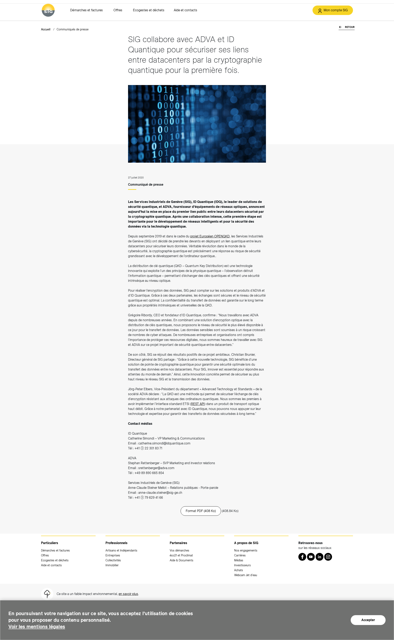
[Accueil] (48, 10)
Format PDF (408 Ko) (201, 511)
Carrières (240, 555)
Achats (238, 570)
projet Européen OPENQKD (210, 236)
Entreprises (112, 555)
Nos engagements (245, 550)
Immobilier (112, 565)
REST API (197, 404)
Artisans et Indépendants (121, 550)
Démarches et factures (86, 10)
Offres (117, 10)
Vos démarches (179, 550)
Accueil (45, 29)
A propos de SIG (246, 543)
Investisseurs (242, 565)
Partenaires (178, 543)
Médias (238, 560)
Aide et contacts (185, 10)
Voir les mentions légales (36, 627)
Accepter (368, 620)
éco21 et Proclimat (181, 555)
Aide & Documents (181, 560)
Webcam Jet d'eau (245, 575)
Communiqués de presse (72, 29)
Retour (349, 27)
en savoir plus (128, 594)
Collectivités (113, 560)
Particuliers (49, 543)
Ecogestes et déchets (148, 10)
